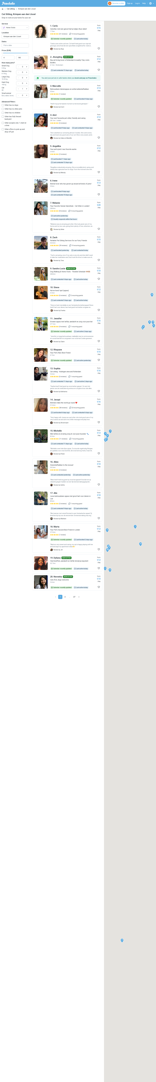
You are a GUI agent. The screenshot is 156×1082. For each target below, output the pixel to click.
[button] (135, 527)
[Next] (79, 597)
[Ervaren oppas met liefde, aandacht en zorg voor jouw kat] (67, 330)
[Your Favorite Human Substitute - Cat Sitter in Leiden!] (67, 216)
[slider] (2, 53)
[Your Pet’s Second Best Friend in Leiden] (67, 538)
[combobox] (15, 28)
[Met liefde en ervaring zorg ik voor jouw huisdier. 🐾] (67, 442)
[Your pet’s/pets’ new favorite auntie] (67, 159)
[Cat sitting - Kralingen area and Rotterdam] (67, 380)
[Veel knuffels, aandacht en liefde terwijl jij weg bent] (67, 563)
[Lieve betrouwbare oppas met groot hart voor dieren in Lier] (67, 506)
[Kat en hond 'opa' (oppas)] (67, 298)
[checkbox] (3, 105)
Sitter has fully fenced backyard (13, 118)
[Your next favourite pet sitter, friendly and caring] (67, 126)
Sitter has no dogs (11, 105)
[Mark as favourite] (98, 48)
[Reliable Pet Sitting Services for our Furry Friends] (67, 248)
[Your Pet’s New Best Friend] (67, 354)
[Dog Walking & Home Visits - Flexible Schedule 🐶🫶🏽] (67, 273)
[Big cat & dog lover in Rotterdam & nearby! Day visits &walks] (67, 63)
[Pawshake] (8, 3)
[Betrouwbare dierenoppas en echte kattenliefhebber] (67, 96)
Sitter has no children (12, 113)
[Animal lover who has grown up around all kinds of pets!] (67, 187)
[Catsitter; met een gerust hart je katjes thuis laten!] (67, 37)
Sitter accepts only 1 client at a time (15, 124)
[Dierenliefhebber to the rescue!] (67, 473)
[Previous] (55, 597)
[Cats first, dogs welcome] (67, 582)
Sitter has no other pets (13, 109)
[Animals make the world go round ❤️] (67, 411)
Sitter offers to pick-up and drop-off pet (15, 130)
